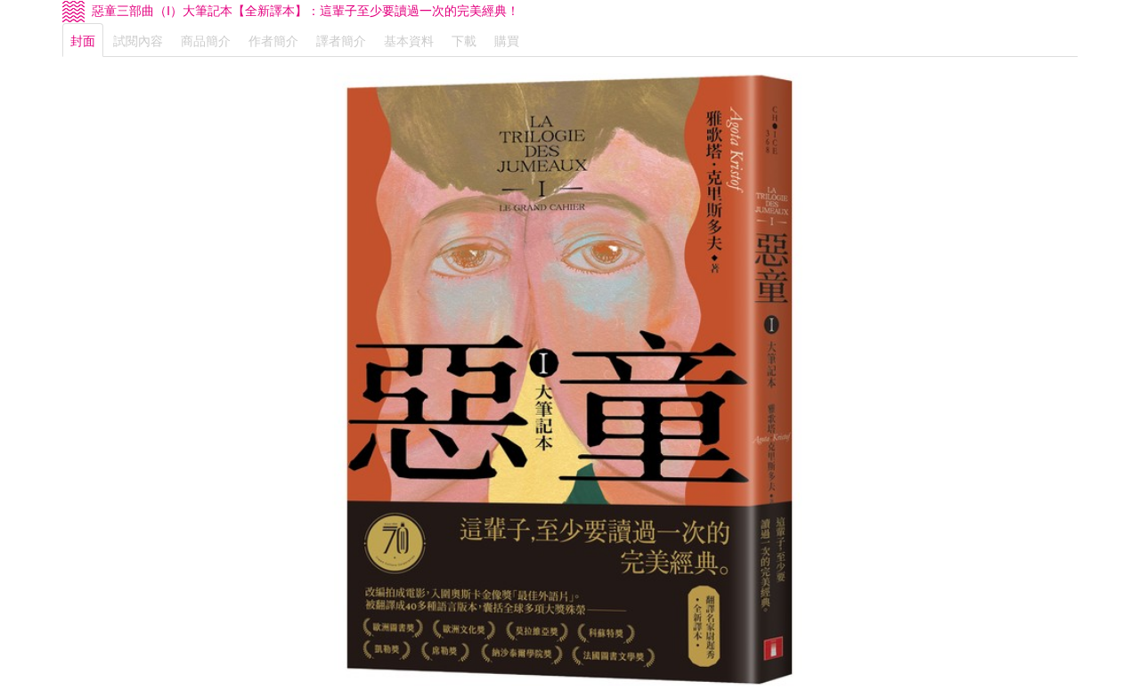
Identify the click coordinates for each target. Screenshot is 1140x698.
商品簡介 (206, 40)
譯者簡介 (341, 40)
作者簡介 (273, 40)
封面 (82, 40)
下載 (464, 40)
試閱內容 (138, 40)
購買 (506, 40)
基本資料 (409, 40)
